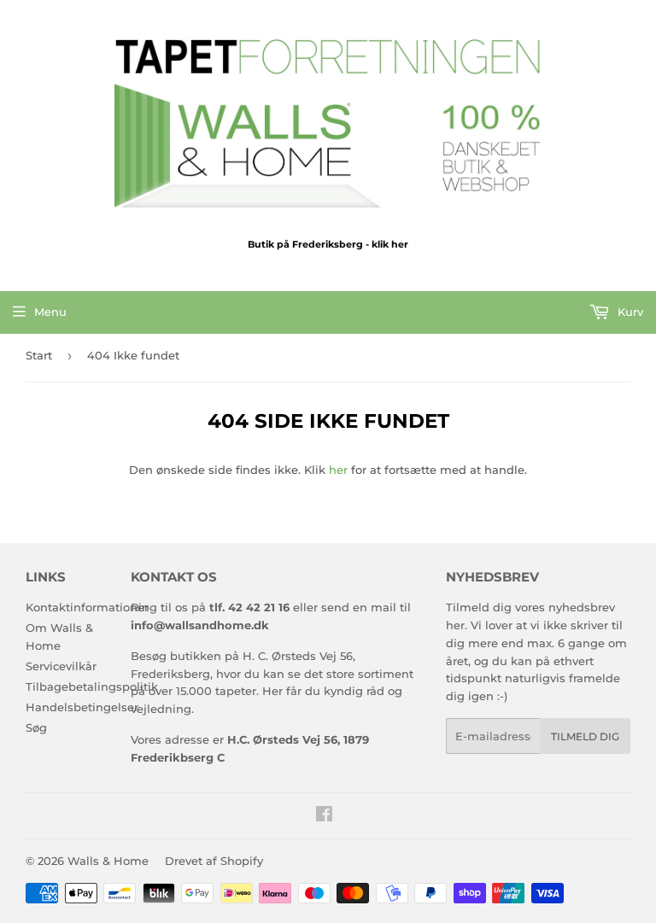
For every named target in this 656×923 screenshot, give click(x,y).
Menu (50, 311)
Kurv (628, 311)
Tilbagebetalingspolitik (92, 686)
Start (39, 355)
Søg (36, 727)
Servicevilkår (61, 666)
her (338, 469)
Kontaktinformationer (87, 607)
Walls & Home (108, 861)
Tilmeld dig (585, 736)
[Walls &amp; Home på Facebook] (324, 816)
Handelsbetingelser (82, 707)
